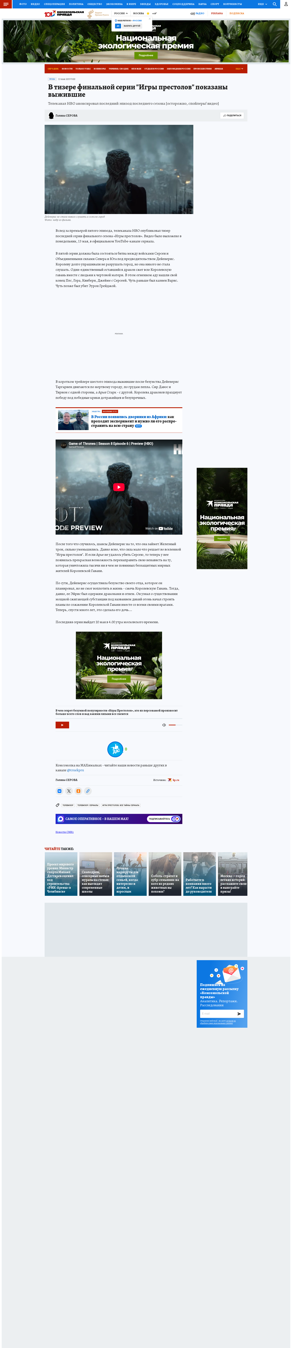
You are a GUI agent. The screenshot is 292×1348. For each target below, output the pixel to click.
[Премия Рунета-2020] (96, 13)
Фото (23, 4)
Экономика (114, 4)
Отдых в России (154, 68)
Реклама (217, 13)
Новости (67, 68)
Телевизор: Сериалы (87, 805)
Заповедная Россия (178, 68)
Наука (202, 4)
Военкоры (100, 68)
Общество (94, 4)
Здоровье (161, 4)
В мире (131, 4)
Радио (200, 13)
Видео (35, 4)
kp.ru (176, 780)
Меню (6, 4)
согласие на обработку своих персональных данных (218, 1022)
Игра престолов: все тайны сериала (120, 805)
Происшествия (202, 68)
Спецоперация (54, 4)
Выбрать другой (132, 26)
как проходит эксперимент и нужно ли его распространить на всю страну (134, 421)
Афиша (219, 68)
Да (118, 26)
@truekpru (75, 770)
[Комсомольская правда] (64, 13)
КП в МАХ (136, 68)
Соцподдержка (183, 4)
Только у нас (83, 68)
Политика (76, 4)
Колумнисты (232, 4)
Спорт (215, 4)
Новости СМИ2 (65, 832)
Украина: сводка (118, 68)
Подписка (236, 13)
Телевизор (68, 805)
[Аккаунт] (286, 4)
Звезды (145, 4)
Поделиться (234, 115)
